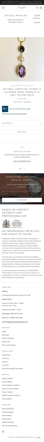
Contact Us (5, 358)
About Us (5, 362)
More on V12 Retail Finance (22, 161)
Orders (4, 332)
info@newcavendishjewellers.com (30, 3)
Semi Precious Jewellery (9, 426)
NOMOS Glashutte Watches (11, 395)
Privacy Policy (6, 355)
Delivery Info (6, 342)
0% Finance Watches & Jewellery (12, 369)
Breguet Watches (7, 378)
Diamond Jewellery (8, 409)
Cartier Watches (7, 382)
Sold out (22, 132)
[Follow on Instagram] (3, 432)
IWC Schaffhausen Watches (11, 385)
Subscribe (22, 200)
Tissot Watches (7, 399)
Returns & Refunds (8, 338)
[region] (22, 155)
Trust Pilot (5, 365)
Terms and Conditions (9, 345)
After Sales (5, 335)
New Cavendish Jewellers (22, 86)
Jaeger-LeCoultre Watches (10, 389)
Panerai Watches (7, 392)
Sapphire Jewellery (8, 422)
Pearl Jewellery (7, 415)
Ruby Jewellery (7, 419)
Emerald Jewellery (8, 412)
